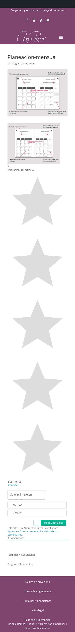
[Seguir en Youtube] (48, 20)
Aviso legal (37, 610)
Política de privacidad (37, 582)
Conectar (13, 485)
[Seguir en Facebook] (27, 20)
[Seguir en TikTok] (41, 20)
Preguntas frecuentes (20, 564)
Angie (15, 63)
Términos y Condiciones (21, 554)
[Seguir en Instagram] (34, 20)
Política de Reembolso (37, 619)
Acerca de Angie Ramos (37, 591)
